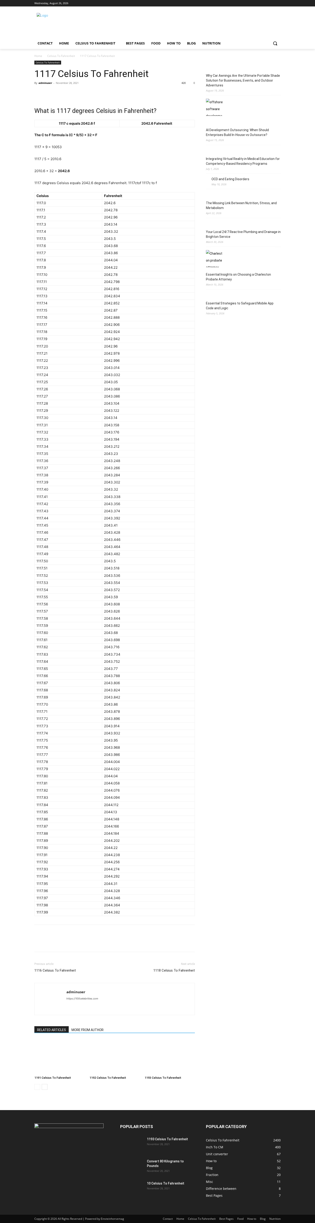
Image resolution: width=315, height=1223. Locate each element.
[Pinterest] (60, 93)
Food (240, 1219)
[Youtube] (278, 3)
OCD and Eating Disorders (230, 179)
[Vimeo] (271, 3)
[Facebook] (252, 3)
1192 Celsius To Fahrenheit (107, 1077)
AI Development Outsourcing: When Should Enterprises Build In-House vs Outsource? (237, 132)
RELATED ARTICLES (51, 1030)
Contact (168, 1219)
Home (38, 56)
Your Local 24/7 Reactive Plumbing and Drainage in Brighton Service (243, 234)
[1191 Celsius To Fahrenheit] (59, 1056)
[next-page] (45, 1087)
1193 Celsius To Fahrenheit (163, 1077)
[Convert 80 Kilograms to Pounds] (131, 1167)
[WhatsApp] (70, 93)
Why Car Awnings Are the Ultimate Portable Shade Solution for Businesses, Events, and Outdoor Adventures (243, 80)
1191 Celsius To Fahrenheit (52, 1077)
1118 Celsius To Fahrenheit (174, 970)
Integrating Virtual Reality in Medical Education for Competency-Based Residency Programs (243, 161)
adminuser (45, 83)
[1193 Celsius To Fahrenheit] (170, 1056)
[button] (275, 43)
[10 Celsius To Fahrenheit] (131, 1189)
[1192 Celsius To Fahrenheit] (114, 1056)
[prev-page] (37, 1087)
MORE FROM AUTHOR (87, 1030)
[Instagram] (259, 3)
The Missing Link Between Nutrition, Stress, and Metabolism (241, 205)
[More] (81, 93)
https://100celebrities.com (82, 998)
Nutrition (275, 1219)
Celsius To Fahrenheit (61, 56)
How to (251, 1219)
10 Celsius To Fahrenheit (165, 1183)
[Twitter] (265, 3)
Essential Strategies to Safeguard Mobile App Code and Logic (239, 305)
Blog (263, 1219)
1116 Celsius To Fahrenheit (55, 970)
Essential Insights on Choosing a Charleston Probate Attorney (238, 277)
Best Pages (226, 1219)
